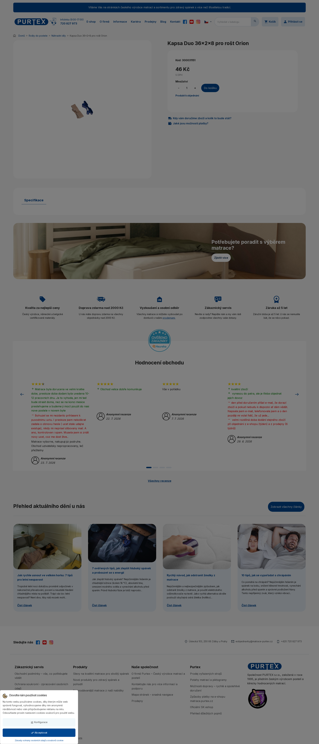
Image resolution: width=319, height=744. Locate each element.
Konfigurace (39, 722)
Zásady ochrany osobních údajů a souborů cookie (39, 740)
